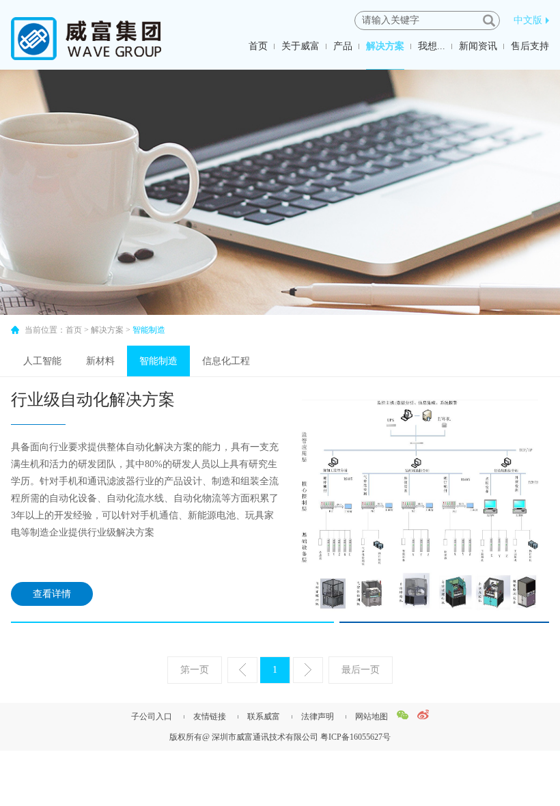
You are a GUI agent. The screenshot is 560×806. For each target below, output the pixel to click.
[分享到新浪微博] (423, 714)
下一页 (308, 670)
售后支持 (530, 46)
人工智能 (42, 361)
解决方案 (385, 46)
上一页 (242, 670)
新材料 (100, 361)
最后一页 (360, 670)
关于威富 (300, 46)
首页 (258, 46)
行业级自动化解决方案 (93, 399)
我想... (431, 46)
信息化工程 (226, 361)
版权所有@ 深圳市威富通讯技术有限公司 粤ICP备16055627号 (280, 737)
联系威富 (263, 716)
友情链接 (209, 716)
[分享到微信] (402, 714)
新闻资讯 (478, 46)
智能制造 (158, 361)
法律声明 (317, 716)
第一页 (194, 670)
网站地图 (371, 716)
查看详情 (52, 594)
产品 (342, 46)
